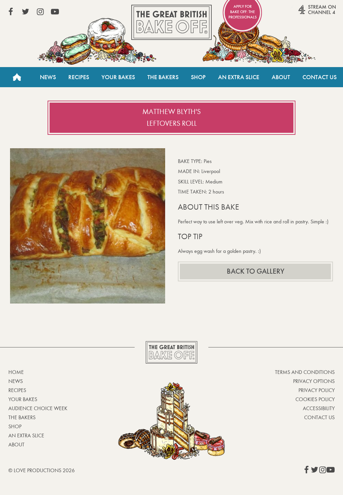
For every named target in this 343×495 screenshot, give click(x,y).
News (48, 77)
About (281, 77)
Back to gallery (255, 271)
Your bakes (22, 399)
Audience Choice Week (37, 408)
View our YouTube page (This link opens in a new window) (55, 12)
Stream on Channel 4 (304, 13)
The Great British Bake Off (171, 22)
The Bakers (163, 77)
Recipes (78, 77)
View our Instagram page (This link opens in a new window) (40, 12)
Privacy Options (314, 381)
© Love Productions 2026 (41, 470)
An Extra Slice (238, 77)
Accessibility (319, 408)
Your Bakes (118, 77)
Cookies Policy (315, 399)
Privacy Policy (316, 390)
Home (16, 77)
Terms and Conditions (305, 372)
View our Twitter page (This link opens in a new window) (25, 12)
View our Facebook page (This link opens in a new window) (11, 12)
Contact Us (319, 77)
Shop (198, 77)
